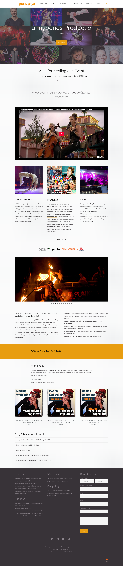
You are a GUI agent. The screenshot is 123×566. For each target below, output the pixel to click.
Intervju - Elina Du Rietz (23, 450)
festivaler (44, 327)
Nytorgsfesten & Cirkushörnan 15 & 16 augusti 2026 (33, 440)
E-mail (82, 500)
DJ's (16, 214)
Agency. (29, 508)
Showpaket (90, 3)
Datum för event (85, 508)
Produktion (43, 3)
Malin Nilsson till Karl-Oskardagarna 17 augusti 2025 (33, 455)
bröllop (104, 216)
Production (18, 508)
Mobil (82, 493)
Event (53, 3)
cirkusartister (35, 209)
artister (32, 325)
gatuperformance (24, 209)
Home (106, 3)
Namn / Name (84, 478)
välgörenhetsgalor (33, 330)
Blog (98, 3)
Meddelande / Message (87, 516)
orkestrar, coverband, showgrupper (31, 211)
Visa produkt (28, 411)
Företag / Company (86, 485)
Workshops (78, 3)
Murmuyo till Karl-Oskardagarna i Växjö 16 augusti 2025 (34, 460)
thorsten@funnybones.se (94, 336)
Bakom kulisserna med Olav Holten (27, 445)
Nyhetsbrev (61, 42)
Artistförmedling (64, 3)
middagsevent (93, 216)
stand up (34, 206)
